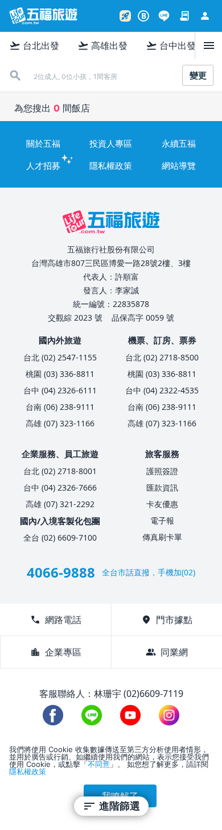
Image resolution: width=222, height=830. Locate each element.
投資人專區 (110, 143)
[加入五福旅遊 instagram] (169, 715)
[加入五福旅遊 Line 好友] (164, 16)
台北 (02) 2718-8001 (60, 471)
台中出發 (171, 45)
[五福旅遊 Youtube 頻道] (130, 715)
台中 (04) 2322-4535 (162, 390)
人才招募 (43, 165)
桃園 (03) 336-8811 (60, 373)
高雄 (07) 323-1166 (60, 423)
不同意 (99, 764)
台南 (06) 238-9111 (60, 406)
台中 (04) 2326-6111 (60, 390)
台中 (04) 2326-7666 (60, 487)
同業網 (167, 652)
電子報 (162, 520)
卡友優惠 (162, 504)
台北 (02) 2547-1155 (60, 357)
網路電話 (55, 619)
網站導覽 (179, 165)
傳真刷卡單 (162, 537)
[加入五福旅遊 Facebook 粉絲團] (53, 715)
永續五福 (179, 143)
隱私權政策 (110, 165)
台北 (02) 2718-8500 (162, 357)
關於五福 (43, 143)
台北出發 (34, 45)
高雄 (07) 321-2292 (60, 504)
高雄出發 (102, 45)
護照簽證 (162, 471)
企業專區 (55, 652)
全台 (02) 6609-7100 (60, 537)
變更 (198, 75)
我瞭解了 (120, 796)
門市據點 (166, 619)
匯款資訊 (162, 487)
